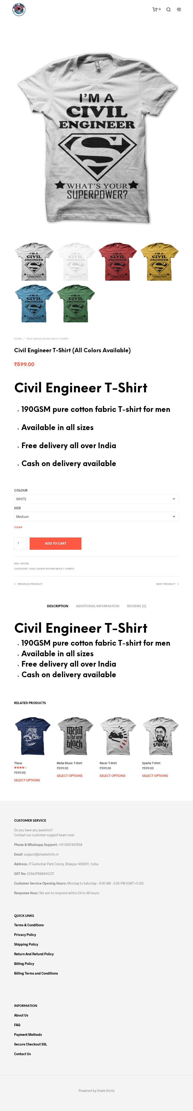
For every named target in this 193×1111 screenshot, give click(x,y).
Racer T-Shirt (108, 763)
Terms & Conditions (29, 925)
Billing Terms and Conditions (36, 973)
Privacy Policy (25, 935)
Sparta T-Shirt (151, 763)
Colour (21, 490)
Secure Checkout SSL (30, 1044)
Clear (18, 527)
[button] (157, 9)
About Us (21, 1015)
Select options (27, 780)
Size (17, 508)
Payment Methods (28, 1035)
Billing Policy (24, 964)
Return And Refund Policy (34, 954)
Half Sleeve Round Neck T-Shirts (47, 339)
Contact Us (22, 1054)
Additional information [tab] (97, 606)
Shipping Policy (26, 944)
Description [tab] (57, 606)
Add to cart (55, 543)
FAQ (17, 1025)
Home (18, 339)
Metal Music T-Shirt (69, 763)
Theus (18, 763)
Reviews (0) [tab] (136, 606)
